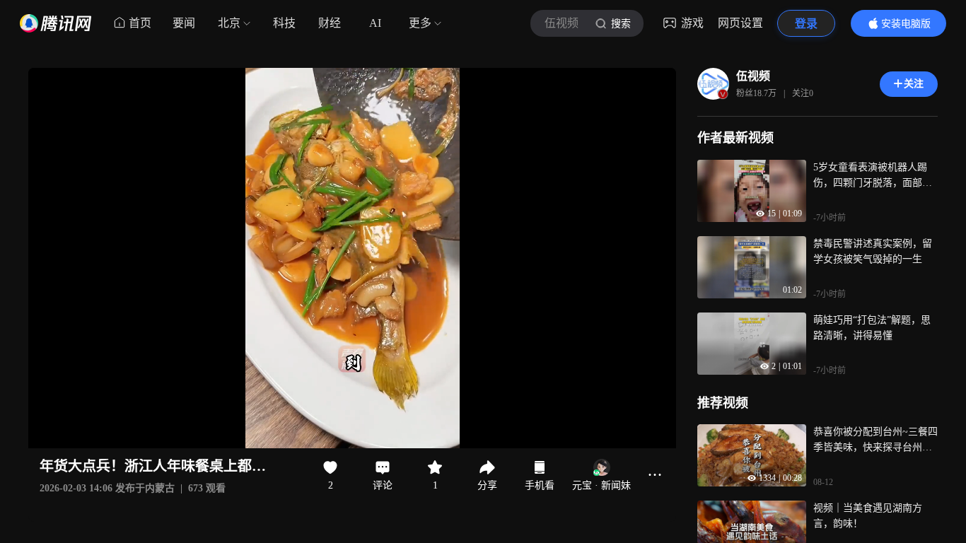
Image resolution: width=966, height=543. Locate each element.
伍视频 (753, 76)
